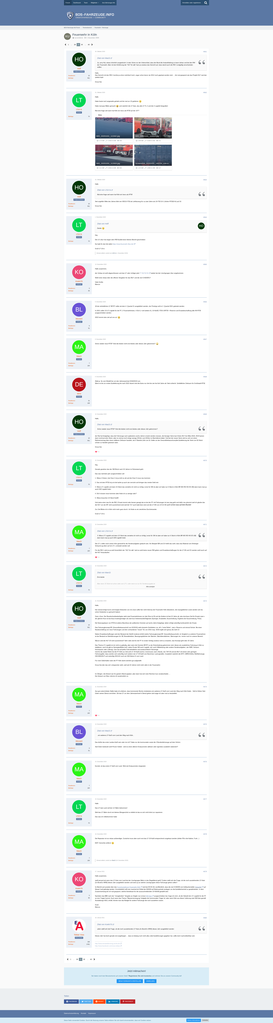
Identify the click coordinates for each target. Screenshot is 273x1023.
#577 (205, 799)
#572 (205, 566)
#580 (205, 918)
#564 (205, 217)
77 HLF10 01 (144, 273)
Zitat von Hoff (103, 224)
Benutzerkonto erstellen (130, 981)
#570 (205, 460)
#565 (205, 264)
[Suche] (205, 2)
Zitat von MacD (103, 58)
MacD (113, 860)
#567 (205, 339)
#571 (205, 524)
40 (89, 44)
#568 (205, 377)
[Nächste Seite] (92, 44)
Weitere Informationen (193, 1020)
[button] (71, 1001)
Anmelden (150, 981)
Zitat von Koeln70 (104, 924)
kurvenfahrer (79, 38)
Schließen (205, 1020)
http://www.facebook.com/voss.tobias (107, 946)
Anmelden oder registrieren (191, 3)
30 (82, 44)
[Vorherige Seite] (65, 44)
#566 (205, 302)
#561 (205, 51)
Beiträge (70, 78)
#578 (205, 834)
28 (75, 44)
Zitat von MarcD (104, 573)
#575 (205, 724)
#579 (205, 871)
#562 (205, 92)
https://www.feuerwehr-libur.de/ (123, 244)
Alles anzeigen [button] (150, 586)
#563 (205, 180)
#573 (205, 601)
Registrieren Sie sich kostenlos (140, 976)
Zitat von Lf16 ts (104, 190)
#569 (205, 414)
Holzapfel (198, 887)
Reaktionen (71, 75)
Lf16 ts (114, 253)
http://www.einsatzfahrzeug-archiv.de (107, 943)
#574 (205, 687)
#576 (205, 761)
